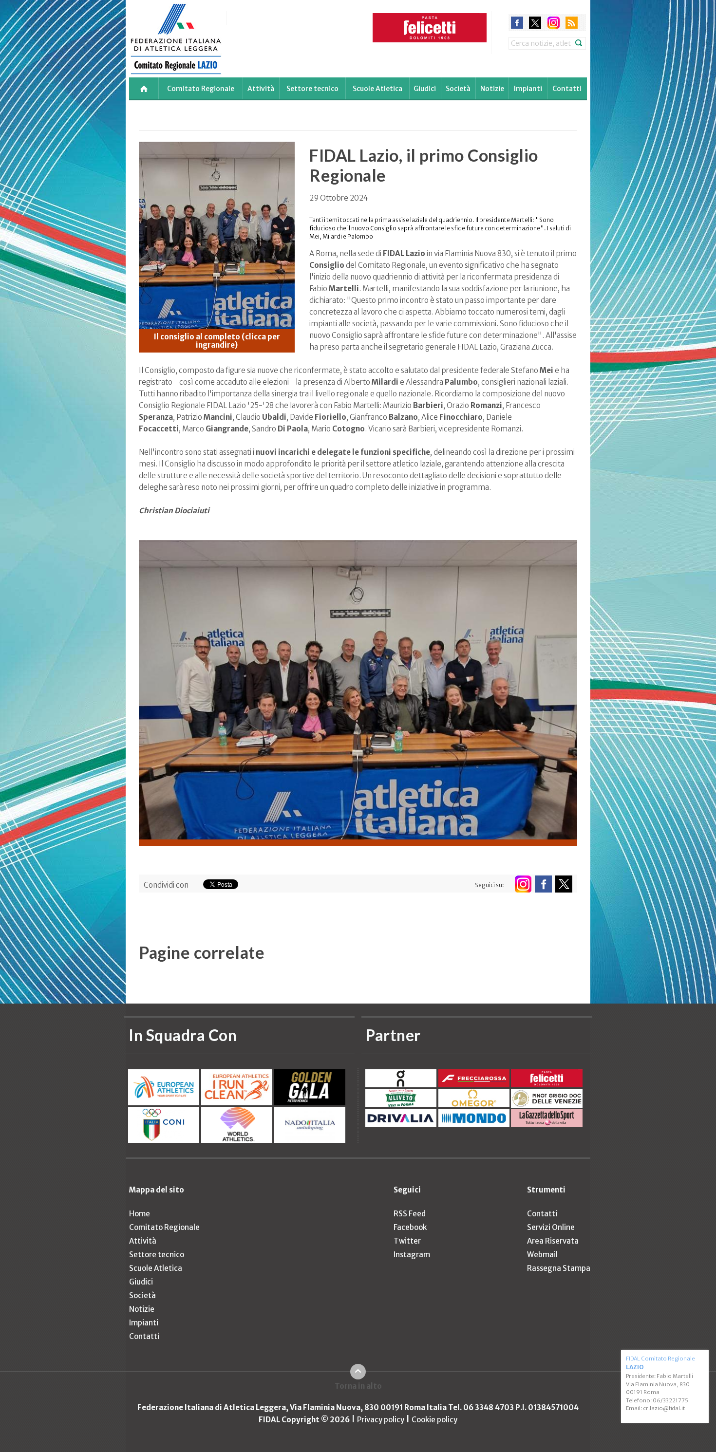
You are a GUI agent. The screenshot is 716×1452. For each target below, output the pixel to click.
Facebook (410, 1227)
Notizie (492, 88)
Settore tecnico (312, 88)
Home (139, 1213)
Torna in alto (358, 1386)
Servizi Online (551, 1227)
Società (458, 88)
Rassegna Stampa (558, 1268)
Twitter (407, 1241)
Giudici (425, 88)
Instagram (412, 1254)
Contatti (567, 88)
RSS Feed (410, 1213)
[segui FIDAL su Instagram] (522, 884)
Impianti (528, 88)
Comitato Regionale (200, 88)
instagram (553, 23)
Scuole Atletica (377, 88)
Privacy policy (380, 1419)
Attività (260, 88)
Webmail (542, 1254)
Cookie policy (434, 1419)
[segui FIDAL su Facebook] (543, 884)
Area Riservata (553, 1241)
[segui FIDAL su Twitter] (563, 884)
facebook (517, 23)
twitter (535, 23)
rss (571, 23)
